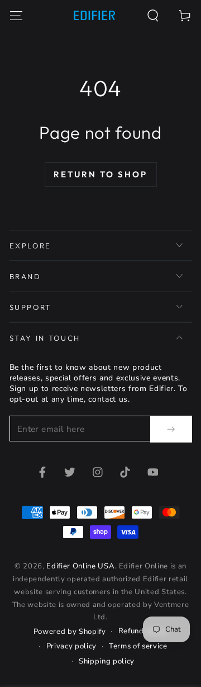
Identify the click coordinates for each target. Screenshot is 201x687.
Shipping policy (107, 661)
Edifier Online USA (80, 566)
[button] (153, 15)
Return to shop (100, 174)
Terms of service (138, 646)
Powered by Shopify (70, 632)
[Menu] (16, 15)
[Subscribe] (171, 429)
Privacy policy (71, 646)
